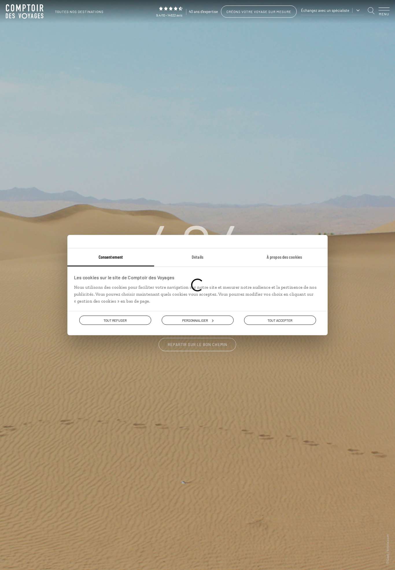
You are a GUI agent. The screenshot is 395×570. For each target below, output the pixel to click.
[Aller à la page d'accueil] (26, 11)
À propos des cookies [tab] (284, 257)
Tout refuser (115, 320)
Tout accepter (279, 320)
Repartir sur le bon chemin (197, 344)
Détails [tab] (197, 257)
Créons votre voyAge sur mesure (258, 12)
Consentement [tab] (111, 257)
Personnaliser (195, 320)
